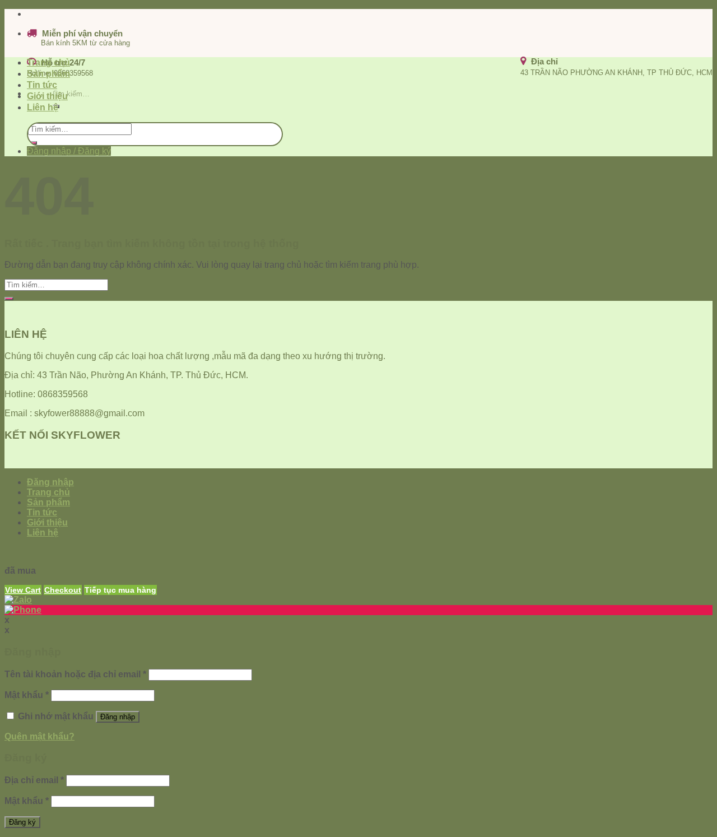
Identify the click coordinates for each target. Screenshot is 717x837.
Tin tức (42, 85)
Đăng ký (22, 822)
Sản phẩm (48, 73)
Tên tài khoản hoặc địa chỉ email (75, 674)
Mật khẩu (26, 695)
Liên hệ (42, 107)
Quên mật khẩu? (39, 736)
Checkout (62, 589)
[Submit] (32, 143)
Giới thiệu (47, 96)
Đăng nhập (117, 717)
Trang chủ (48, 62)
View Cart (23, 589)
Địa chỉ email (34, 780)
